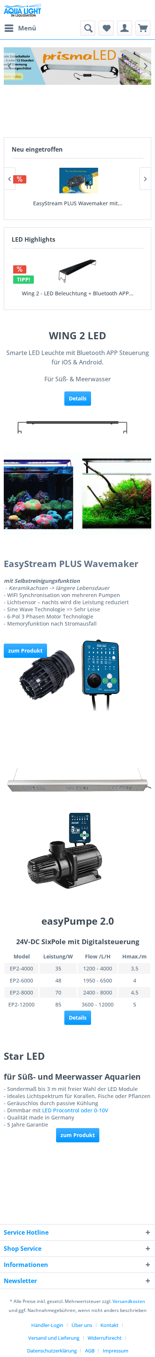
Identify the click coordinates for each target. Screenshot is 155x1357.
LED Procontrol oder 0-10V (75, 1110)
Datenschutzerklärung (52, 1350)
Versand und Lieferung (53, 1337)
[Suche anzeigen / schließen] (87, 28)
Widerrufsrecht (105, 1337)
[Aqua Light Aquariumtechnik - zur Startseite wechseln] (24, 10)
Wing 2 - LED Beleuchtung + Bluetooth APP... (78, 293)
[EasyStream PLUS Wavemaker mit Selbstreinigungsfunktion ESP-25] (77, 180)
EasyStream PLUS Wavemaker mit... (77, 203)
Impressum (115, 1350)
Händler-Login (47, 1325)
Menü (27, 28)
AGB (89, 1350)
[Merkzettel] (106, 28)
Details (78, 1017)
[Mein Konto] (124, 28)
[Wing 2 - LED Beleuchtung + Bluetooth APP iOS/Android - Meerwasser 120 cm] (77, 270)
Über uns (81, 1325)
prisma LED (77, 66)
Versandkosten (128, 1301)
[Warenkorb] (142, 28)
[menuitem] (20, 28)
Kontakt (109, 1325)
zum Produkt (78, 1135)
